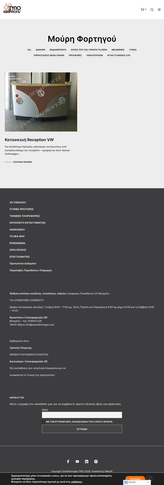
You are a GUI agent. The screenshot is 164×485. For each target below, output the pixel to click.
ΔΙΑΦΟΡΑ (40, 49)
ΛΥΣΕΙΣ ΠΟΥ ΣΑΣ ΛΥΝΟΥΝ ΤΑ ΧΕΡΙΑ (89, 49)
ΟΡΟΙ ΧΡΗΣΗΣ (18, 249)
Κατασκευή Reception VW (29, 139)
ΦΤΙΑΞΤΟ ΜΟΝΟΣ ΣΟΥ (118, 55)
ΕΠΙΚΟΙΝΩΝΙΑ (17, 243)
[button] (143, 9)
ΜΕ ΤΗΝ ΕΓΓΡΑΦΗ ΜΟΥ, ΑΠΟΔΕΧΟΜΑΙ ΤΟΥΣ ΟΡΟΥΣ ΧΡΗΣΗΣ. (79, 421)
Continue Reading (22, 162)
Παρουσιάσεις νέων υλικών (49, 55)
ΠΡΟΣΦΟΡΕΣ (75, 55)
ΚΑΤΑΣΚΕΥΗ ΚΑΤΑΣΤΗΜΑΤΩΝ (27, 222)
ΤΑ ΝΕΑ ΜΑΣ (17, 236)
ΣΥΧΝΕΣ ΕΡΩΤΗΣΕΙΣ (22, 209)
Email (45, 409)
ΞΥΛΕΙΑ (132, 49)
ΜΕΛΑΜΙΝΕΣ (118, 49)
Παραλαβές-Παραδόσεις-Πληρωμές (31, 270)
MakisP (108, 471)
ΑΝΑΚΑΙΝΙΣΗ (17, 229)
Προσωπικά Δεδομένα (23, 263)
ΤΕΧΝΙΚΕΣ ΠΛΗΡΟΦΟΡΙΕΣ (25, 215)
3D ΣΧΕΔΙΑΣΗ (18, 202)
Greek (131, 482)
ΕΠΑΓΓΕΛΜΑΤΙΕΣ (20, 256)
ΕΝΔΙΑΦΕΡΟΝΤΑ (58, 49)
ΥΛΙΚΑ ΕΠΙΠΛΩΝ (94, 55)
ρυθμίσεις (76, 481)
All (29, 49)
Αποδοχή (135, 478)
